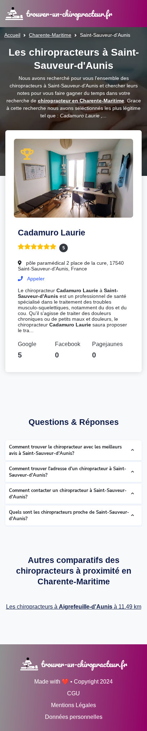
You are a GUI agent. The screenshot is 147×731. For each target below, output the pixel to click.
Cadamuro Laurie (51, 232)
